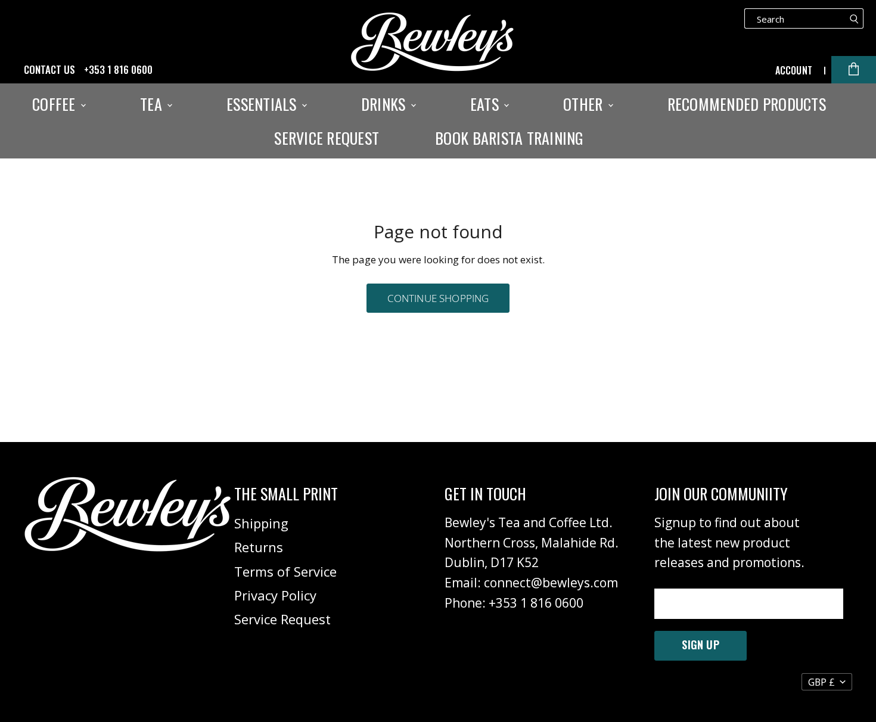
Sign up (700, 644)
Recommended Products (746, 104)
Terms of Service (285, 571)
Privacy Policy (275, 595)
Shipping (261, 523)
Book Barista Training (509, 138)
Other (585, 104)
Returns (258, 547)
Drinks (385, 104)
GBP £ (821, 682)
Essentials (263, 104)
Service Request (326, 138)
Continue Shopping (438, 298)
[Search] (854, 18)
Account (793, 70)
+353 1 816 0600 (118, 70)
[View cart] (853, 69)
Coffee (55, 104)
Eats (486, 104)
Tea (153, 104)
